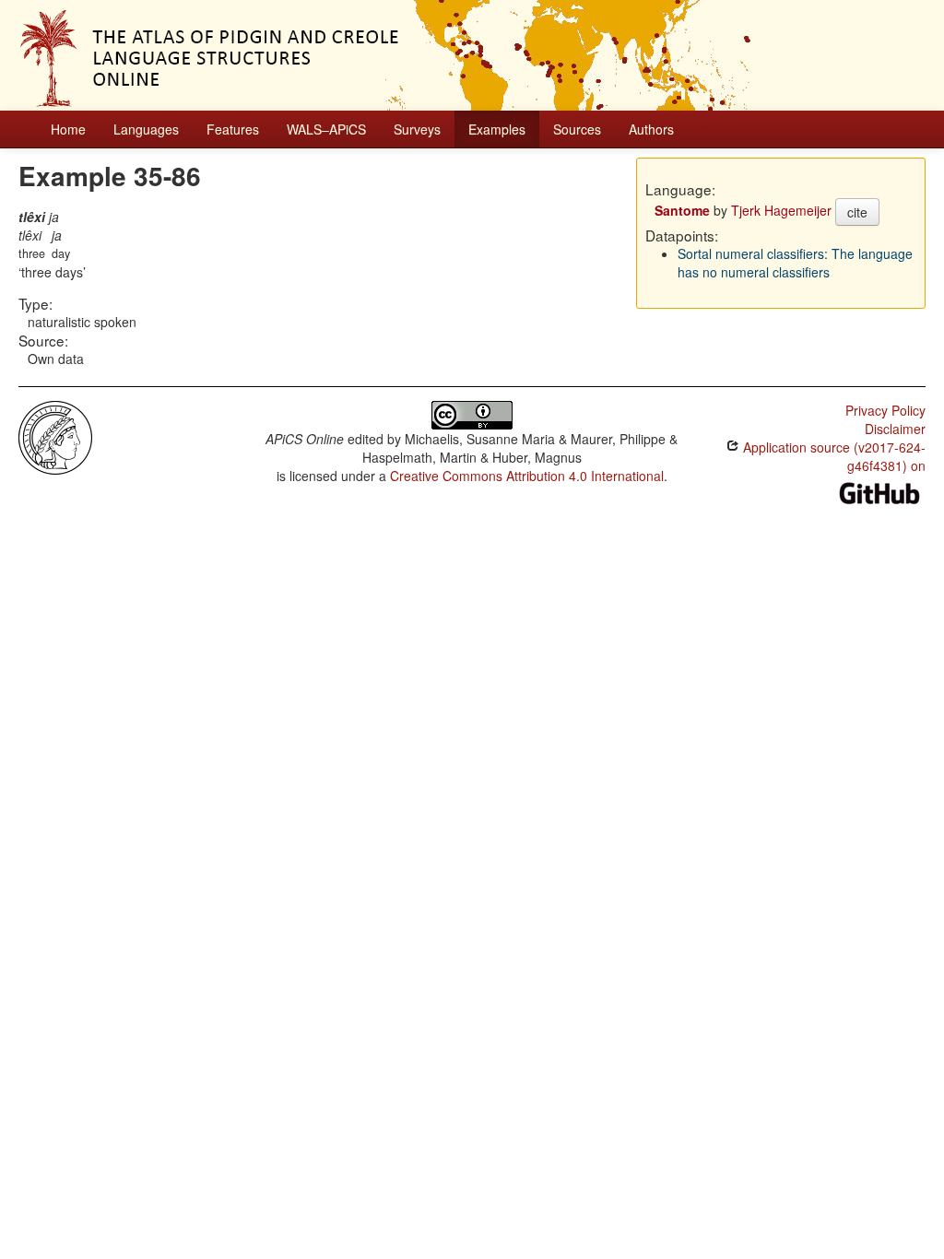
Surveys (417, 129)
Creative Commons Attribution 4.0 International (527, 475)
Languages (146, 129)
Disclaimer (895, 428)
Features (232, 129)
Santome (682, 210)
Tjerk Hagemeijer (781, 210)
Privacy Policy (885, 410)
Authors (651, 129)
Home (68, 129)
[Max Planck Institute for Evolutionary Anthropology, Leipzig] (55, 436)
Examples (496, 129)
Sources (577, 129)
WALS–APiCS (326, 129)
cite (857, 212)
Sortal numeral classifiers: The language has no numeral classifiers (795, 262)
